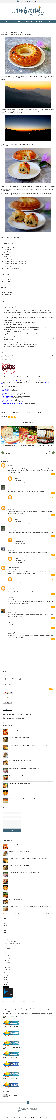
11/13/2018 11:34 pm (12, 489)
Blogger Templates (20, 1117)
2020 (5, 930)
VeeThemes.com (35, 1117)
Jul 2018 (6, 955)
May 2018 (7, 960)
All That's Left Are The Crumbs (15, 611)
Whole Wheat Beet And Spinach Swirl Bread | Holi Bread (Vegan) (28, 446)
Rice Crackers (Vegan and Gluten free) (12, 941)
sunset (34, 412)
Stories (7, 453)
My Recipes (16, 21)
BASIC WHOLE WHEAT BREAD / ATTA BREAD (19, 753)
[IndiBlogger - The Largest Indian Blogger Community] (8, 992)
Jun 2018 (7, 958)
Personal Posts (28, 21)
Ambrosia (28, 1109)
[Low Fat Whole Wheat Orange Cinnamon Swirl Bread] (10, 435)
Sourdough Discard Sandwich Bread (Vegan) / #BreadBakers (23, 798)
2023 (5, 923)
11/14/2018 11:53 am (20, 480)
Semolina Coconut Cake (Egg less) (17, 791)
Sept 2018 (7, 951)
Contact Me (39, 21)
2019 (5, 932)
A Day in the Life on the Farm (15, 549)
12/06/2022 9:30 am (12, 633)
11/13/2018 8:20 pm (12, 467)
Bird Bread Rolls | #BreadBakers (17, 730)
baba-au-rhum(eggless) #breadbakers (15, 412)
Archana (10, 465)
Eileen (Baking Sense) (13, 567)
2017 (5, 972)
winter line (39, 412)
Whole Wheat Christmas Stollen (45, 445)
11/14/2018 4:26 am (12, 530)
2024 (5, 921)
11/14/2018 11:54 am (20, 521)
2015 (5, 977)
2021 (5, 928)
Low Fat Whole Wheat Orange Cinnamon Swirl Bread (9, 446)
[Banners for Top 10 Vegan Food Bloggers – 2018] (13, 718)
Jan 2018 (7, 969)
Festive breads (28, 412)
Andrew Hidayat (12, 632)
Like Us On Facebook (23, 1)
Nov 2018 (7, 939)
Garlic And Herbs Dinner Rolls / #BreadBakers (20, 783)
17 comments (30, 34)
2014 (5, 979)
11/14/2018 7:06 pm (12, 590)
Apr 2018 (7, 962)
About (48, 21)
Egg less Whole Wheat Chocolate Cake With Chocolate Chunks (24, 768)
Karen (9, 487)
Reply (53, 474)
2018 (5, 935)
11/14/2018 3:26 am (12, 509)
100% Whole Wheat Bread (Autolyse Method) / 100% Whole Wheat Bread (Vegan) (28, 745)
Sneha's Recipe (11, 588)
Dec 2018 (7, 937)
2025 (5, 918)
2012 (5, 984)
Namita (8, 34)
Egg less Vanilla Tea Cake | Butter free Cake (19, 775)
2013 (5, 982)
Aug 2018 (7, 953)
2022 (5, 925)
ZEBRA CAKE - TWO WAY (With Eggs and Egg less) (20, 760)
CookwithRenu (11, 508)
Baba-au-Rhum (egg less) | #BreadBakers (13, 943)
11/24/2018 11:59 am (12, 612)
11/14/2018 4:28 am (12, 550)
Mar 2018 (7, 965)
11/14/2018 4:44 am (12, 569)
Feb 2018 (7, 967)
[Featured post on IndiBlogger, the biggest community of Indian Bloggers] (11, 1022)
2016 (5, 975)
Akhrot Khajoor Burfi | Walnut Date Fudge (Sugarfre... (16, 945)
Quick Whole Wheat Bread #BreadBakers (19, 737)
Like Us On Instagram (36, 1)
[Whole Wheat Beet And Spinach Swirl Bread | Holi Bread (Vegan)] (28, 435)
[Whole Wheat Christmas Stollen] (45, 435)
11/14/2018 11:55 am (20, 560)
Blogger (48, 1117)
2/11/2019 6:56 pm (11, 624)
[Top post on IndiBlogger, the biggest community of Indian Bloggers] (11, 1063)
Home (7, 21)
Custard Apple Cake (14, 893)
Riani (9, 622)
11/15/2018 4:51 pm (12, 599)
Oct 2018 (7, 948)
